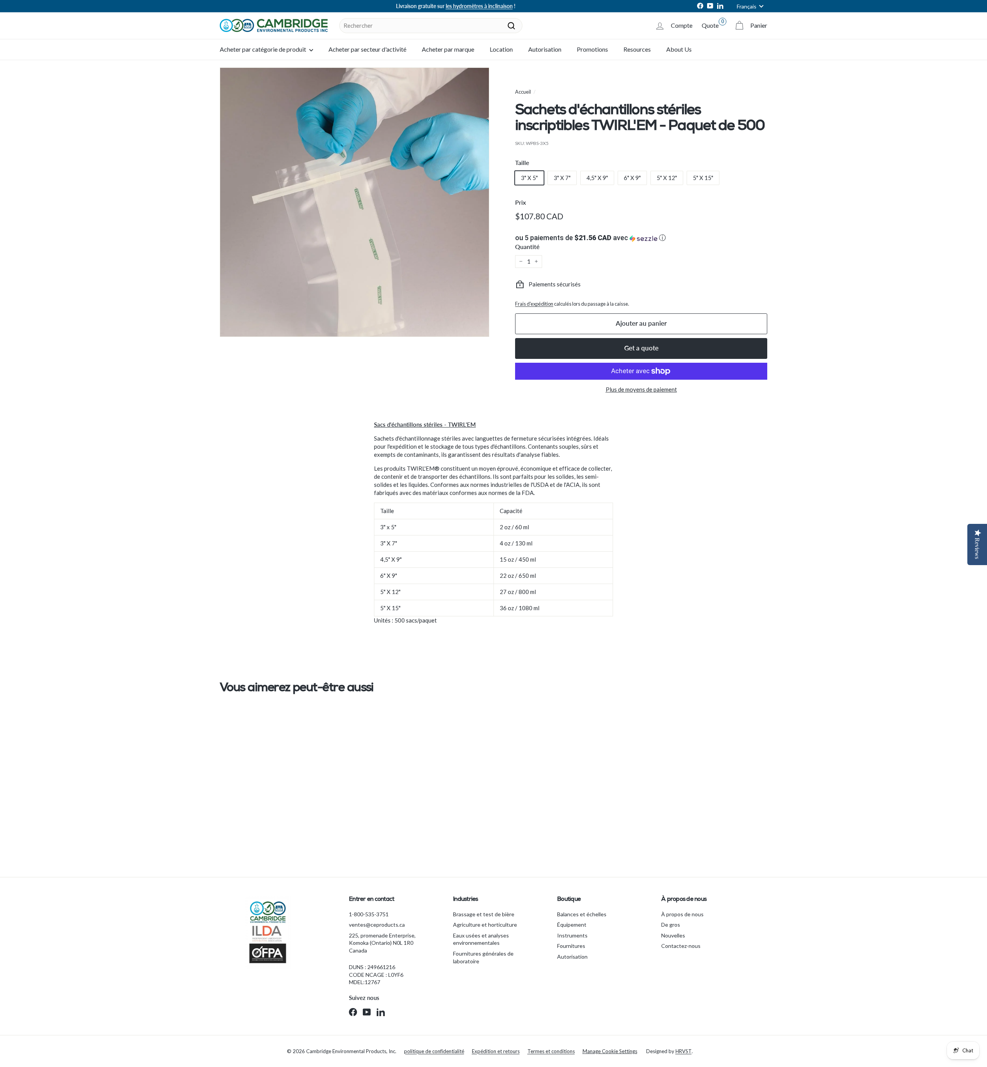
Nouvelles (673, 935)
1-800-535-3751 (369, 914)
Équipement (571, 924)
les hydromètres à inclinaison (479, 6)
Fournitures (571, 945)
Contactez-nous (681, 945)
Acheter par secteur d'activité (367, 49)
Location (501, 49)
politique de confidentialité (434, 1051)
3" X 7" (562, 177)
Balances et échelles (581, 914)
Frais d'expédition (534, 304)
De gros (670, 924)
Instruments (572, 935)
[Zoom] (354, 202)
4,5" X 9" (597, 177)
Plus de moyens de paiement (641, 389)
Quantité (527, 246)
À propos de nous (682, 914)
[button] (641, 237)
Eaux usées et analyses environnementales (481, 939)
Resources (637, 49)
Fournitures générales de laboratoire (483, 957)
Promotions (592, 49)
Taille (522, 162)
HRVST (683, 1051)
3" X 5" (529, 177)
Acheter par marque (448, 49)
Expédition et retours (496, 1051)
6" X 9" (632, 177)
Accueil (523, 92)
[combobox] (430, 25)
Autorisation (544, 49)
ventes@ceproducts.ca (377, 924)
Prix (520, 202)
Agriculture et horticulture (485, 924)
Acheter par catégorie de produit (263, 49)
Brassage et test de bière (483, 914)
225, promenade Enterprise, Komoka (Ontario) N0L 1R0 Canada (382, 943)
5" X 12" (667, 177)
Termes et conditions (551, 1051)
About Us (679, 49)
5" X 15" (703, 177)
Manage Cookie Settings (610, 1051)
